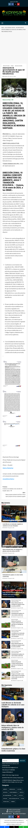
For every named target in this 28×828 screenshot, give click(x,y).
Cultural (19, 789)
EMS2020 (6, 76)
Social (22, 798)
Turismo (13, 801)
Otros (15, 795)
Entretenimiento (13, 792)
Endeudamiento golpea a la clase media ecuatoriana (13, 750)
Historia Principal (6, 65)
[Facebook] (4, 827)
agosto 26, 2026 (20, 680)
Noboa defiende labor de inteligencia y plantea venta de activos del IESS (17, 604)
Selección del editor (18, 65)
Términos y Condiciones (14, 811)
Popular (12, 65)
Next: (15, 494)
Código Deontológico (20, 813)
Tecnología (6, 801)
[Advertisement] (14, 48)
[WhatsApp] (23, 827)
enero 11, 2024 (13, 76)
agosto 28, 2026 (11, 527)
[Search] (26, 23)
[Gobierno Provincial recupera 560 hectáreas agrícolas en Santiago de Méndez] (5, 624)
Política (21, 795)
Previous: (12, 488)
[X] (14, 827)
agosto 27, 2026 (20, 627)
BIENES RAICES (12, 789)
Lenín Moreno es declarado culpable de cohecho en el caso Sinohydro (17, 635)
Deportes (5, 792)
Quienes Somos (8, 813)
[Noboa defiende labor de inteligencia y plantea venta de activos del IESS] (14, 539)
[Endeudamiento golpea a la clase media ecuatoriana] (14, 564)
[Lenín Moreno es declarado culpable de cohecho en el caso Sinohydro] (14, 513)
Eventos (22, 792)
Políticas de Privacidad (14, 809)
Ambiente (5, 789)
